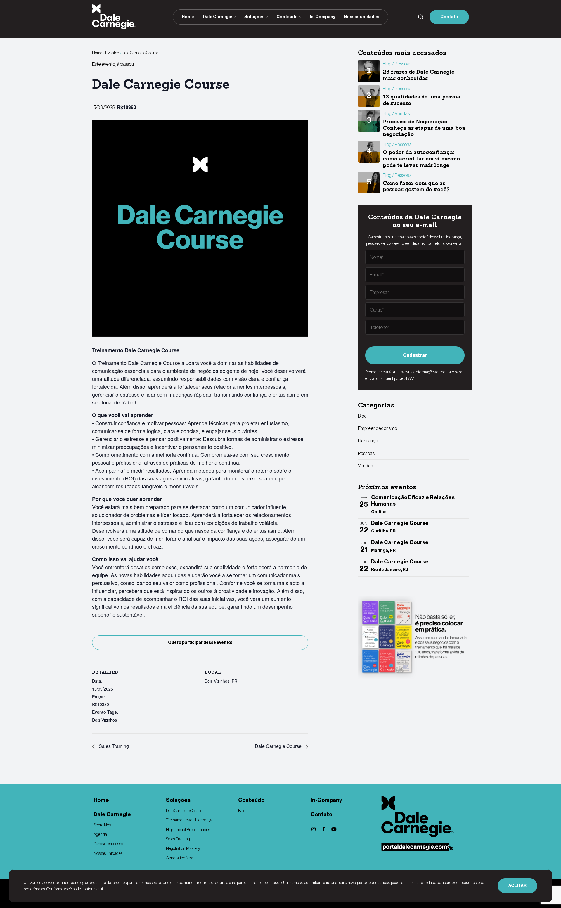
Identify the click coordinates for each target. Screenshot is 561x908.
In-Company (322, 16)
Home (188, 16)
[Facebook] (323, 829)
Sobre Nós (102, 825)
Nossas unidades (361, 16)
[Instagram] (313, 829)
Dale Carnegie (217, 16)
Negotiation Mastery (183, 848)
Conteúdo (287, 16)
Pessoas (366, 453)
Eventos (112, 53)
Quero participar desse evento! (200, 642)
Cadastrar (415, 355)
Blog (362, 415)
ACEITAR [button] (517, 885)
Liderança (368, 440)
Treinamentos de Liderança (189, 820)
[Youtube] (334, 829)
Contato (449, 16)
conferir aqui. (93, 889)
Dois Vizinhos (104, 720)
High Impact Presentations (188, 829)
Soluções (254, 16)
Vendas (365, 465)
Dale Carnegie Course (279, 746)
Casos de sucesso (108, 843)
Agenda (100, 834)
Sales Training (113, 746)
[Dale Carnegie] (425, 816)
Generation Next (180, 858)
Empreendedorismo (377, 428)
